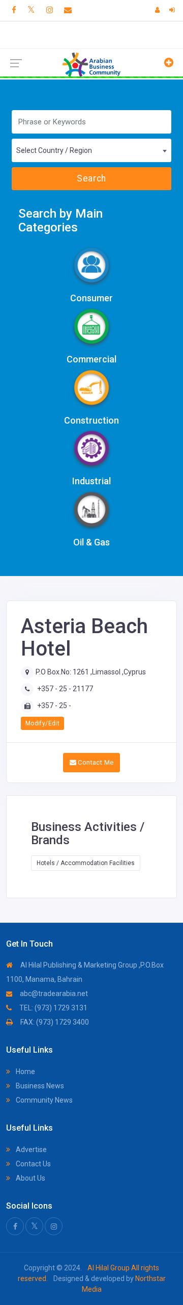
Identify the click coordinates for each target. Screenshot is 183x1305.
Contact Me (94, 762)
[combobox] (91, 150)
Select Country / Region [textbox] (54, 150)
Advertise (30, 1149)
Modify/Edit (42, 723)
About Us (29, 1178)
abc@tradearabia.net (53, 993)
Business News (39, 1086)
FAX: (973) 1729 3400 (54, 1022)
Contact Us (32, 1164)
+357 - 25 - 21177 (65, 689)
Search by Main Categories (60, 220)
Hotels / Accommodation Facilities (86, 863)
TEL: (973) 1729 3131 (52, 1008)
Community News (43, 1100)
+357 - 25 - (54, 705)
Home (24, 1071)
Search (91, 178)
